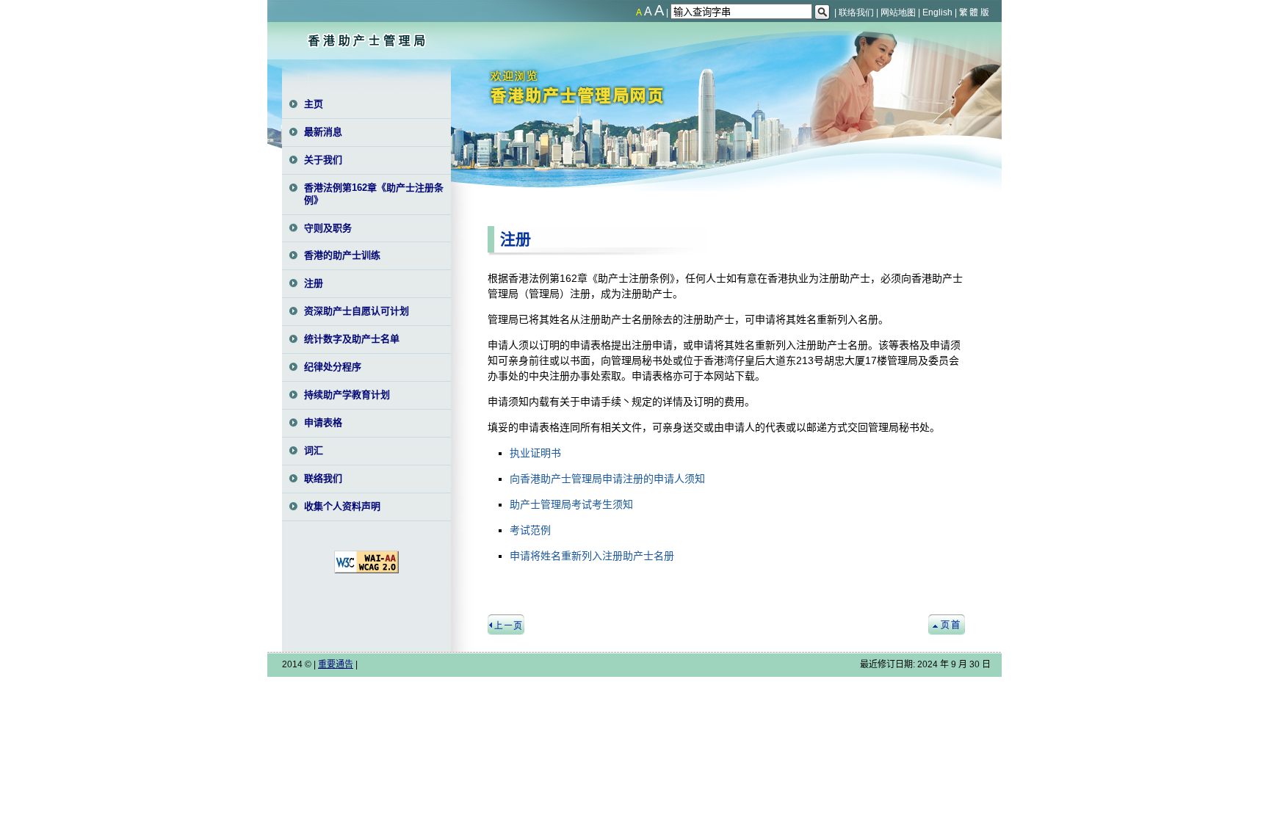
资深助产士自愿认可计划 (356, 310)
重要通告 (335, 664)
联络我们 (323, 478)
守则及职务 (328, 227)
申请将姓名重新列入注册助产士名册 (592, 556)
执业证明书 (535, 453)
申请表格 (323, 422)
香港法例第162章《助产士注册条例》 (374, 194)
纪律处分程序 (332, 366)
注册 (313, 283)
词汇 (313, 450)
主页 (313, 103)
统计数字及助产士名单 (352, 338)
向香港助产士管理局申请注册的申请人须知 (607, 479)
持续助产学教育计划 (347, 394)
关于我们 (323, 159)
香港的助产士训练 (342, 255)
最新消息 (323, 131)
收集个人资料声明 (342, 506)
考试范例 (530, 530)
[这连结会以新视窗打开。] (366, 571)
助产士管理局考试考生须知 (571, 504)
